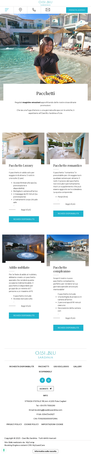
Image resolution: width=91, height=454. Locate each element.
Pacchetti (43, 367)
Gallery (77, 367)
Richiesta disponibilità (21, 367)
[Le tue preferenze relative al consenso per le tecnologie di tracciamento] (4, 450)
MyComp (30, 442)
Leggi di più (26, 210)
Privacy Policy (14, 424)
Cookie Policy (31, 424)
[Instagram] (48, 380)
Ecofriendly (45, 372)
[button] (77, 10)
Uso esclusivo (61, 367)
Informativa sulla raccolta (45, 451)
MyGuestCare (38, 445)
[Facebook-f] (42, 380)
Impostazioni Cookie (52, 424)
